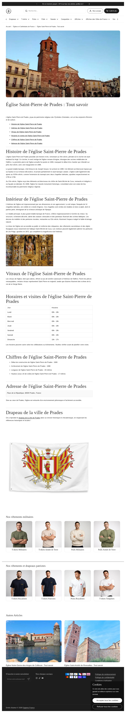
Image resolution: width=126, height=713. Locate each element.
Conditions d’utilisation (103, 681)
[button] (111, 10)
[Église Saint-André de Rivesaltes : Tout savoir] (92, 641)
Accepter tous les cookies (107, 700)
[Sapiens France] (8, 11)
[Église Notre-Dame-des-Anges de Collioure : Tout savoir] (34, 641)
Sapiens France (28, 708)
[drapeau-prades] (49, 510)
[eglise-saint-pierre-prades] (29, 266)
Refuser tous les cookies (107, 707)
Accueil (8, 26)
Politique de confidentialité (104, 677)
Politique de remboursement (105, 674)
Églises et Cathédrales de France (24, 26)
